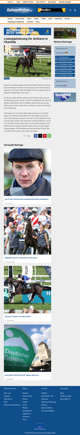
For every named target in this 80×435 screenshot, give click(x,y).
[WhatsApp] (49, 136)
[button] (70, 10)
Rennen (6, 78)
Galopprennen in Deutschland (62, 51)
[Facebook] (36, 136)
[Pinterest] (45, 136)
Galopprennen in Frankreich (62, 83)
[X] (40, 136)
